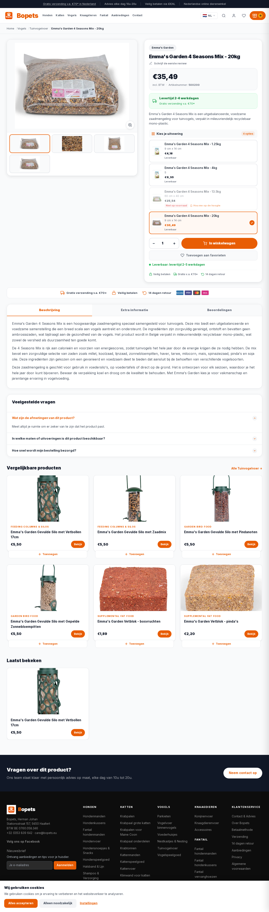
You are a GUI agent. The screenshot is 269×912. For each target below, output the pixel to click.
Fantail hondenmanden (94, 832)
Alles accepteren (20, 903)
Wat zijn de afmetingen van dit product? (43, 418)
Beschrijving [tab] (49, 310)
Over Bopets (240, 823)
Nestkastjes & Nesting (172, 841)
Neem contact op (243, 773)
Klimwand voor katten (135, 875)
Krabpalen (127, 816)
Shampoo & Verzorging (91, 875)
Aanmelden (65, 865)
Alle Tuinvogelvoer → (246, 468)
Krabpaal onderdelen (135, 841)
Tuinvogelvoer (38, 28)
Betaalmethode (242, 829)
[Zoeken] (223, 15)
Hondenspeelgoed (96, 859)
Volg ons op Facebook (23, 841)
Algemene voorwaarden (241, 866)
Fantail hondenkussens (206, 863)
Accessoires (203, 829)
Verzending (240, 836)
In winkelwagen (222, 243)
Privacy (237, 857)
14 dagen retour (243, 843)
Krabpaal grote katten (135, 823)
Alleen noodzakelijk (58, 903)
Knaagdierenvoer (207, 823)
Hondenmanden (94, 816)
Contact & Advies (244, 816)
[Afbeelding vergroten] (130, 125)
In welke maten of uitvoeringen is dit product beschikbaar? (58, 438)
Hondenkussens (94, 823)
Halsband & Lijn (93, 866)
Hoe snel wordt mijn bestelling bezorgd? (44, 450)
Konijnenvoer (204, 816)
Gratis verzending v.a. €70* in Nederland (69, 3)
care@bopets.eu (46, 833)
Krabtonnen (128, 848)
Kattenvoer (128, 868)
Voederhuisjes (167, 834)
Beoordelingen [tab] (219, 310)
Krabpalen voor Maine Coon (131, 832)
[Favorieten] (244, 15)
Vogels (21, 28)
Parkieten (164, 816)
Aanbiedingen (241, 850)
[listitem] (29, 143)
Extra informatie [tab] (134, 310)
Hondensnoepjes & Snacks (96, 850)
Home (10, 28)
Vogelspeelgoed (169, 855)
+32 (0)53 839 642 (19, 833)
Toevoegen (50, 554)
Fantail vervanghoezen (206, 874)
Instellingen (89, 903)
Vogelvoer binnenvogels (166, 825)
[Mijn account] (233, 15)
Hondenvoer (92, 841)
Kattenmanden (130, 855)
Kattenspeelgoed (132, 861)
